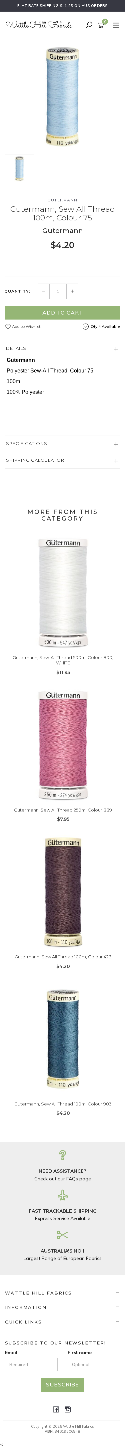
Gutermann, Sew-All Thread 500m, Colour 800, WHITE (63, 660)
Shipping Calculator (35, 460)
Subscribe (62, 1384)
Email (11, 1352)
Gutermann (62, 199)
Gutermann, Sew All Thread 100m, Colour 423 (63, 956)
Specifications (26, 443)
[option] (62, 96)
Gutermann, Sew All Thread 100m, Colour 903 (63, 1103)
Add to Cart (62, 312)
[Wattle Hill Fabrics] (41, 25)
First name (80, 1352)
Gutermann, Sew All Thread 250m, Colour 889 (63, 810)
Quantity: (17, 291)
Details (16, 348)
